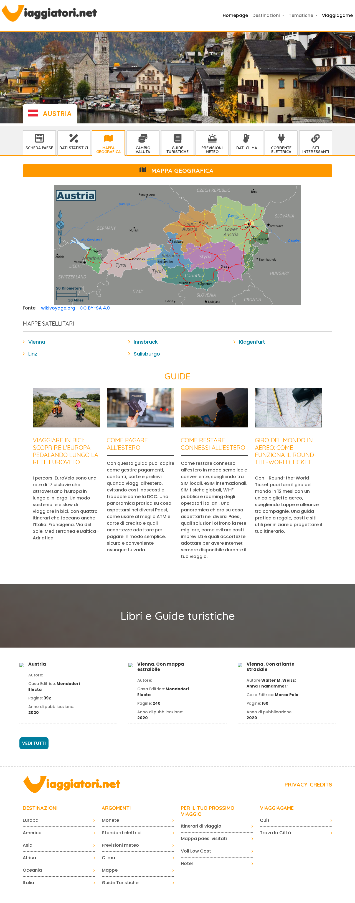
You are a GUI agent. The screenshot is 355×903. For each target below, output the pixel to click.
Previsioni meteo (120, 845)
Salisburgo (147, 353)
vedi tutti (34, 743)
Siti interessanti (315, 149)
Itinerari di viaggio (201, 826)
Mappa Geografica (108, 149)
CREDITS (321, 784)
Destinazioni (40, 808)
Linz (32, 353)
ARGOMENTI (116, 808)
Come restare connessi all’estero (213, 443)
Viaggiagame (337, 15)
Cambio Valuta (143, 149)
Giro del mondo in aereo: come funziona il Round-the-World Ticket (285, 451)
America (32, 833)
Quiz (265, 820)
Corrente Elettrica (281, 149)
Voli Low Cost (196, 851)
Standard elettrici (121, 833)
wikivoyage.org (58, 308)
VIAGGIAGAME (277, 808)
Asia (27, 845)
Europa (31, 820)
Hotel (187, 863)
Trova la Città (275, 833)
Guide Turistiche (177, 149)
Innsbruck (146, 341)
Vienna (36, 341)
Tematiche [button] (301, 15)
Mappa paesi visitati (204, 838)
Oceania (32, 870)
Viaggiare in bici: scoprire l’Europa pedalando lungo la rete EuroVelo (65, 451)
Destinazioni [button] (266, 15)
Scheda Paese (39, 147)
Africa (29, 857)
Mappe (110, 870)
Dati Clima (246, 147)
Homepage (235, 15)
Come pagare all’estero (127, 443)
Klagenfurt (252, 341)
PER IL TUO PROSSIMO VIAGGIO (207, 811)
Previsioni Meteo (212, 149)
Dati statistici (73, 147)
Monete (110, 820)
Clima (108, 857)
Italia (28, 882)
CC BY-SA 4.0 (95, 308)
